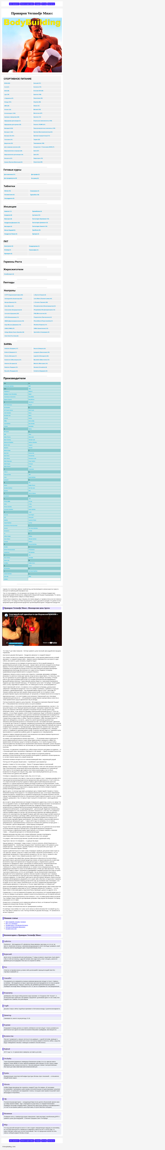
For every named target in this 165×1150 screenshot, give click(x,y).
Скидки (37, 4)
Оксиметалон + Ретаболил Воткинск (17, 925)
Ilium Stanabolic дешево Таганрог (16, 922)
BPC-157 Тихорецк (11, 923)
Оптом (44, 4)
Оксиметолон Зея (11, 928)
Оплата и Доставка (27, 4)
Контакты (51, 4)
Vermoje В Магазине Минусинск (15, 927)
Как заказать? (14, 4)
